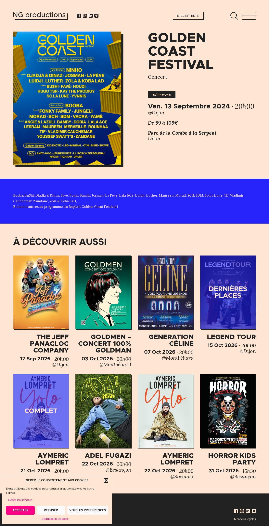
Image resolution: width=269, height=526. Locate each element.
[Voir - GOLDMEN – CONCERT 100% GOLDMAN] (103, 311)
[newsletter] (96, 16)
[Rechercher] (234, 16)
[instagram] (85, 16)
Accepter (20, 510)
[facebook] (79, 16)
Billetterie (188, 16)
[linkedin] (91, 16)
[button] (106, 480)
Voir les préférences (87, 510)
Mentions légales (245, 519)
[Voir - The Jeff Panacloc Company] (41, 311)
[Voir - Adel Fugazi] (103, 423)
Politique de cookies (55, 518)
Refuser (51, 510)
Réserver (162, 95)
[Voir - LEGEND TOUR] (228, 305)
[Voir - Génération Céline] (165, 308)
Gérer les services (20, 500)
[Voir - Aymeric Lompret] (41, 426)
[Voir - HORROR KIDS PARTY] (228, 426)
